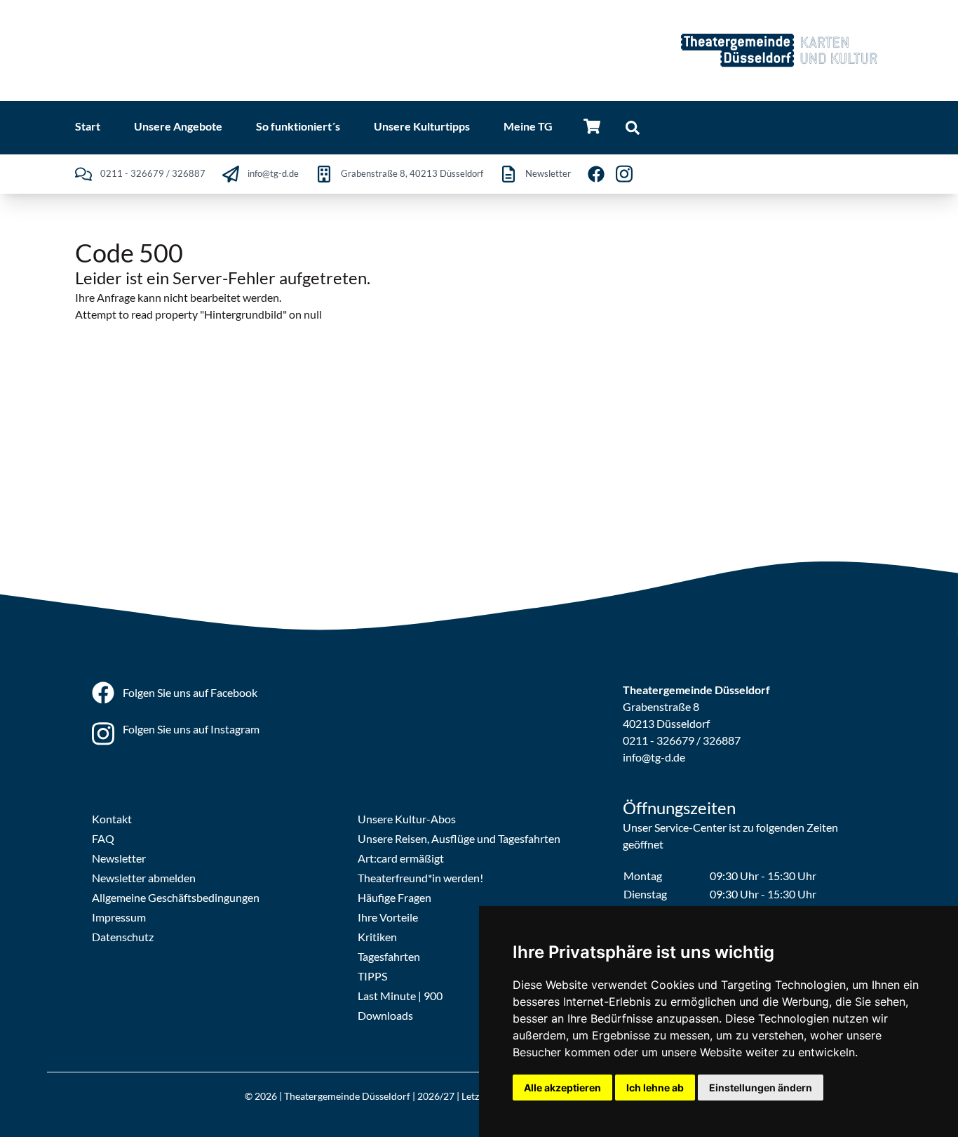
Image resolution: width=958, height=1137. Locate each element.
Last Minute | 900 (400, 995)
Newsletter (119, 858)
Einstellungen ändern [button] (760, 1087)
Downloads (385, 1015)
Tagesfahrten (389, 956)
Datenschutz (123, 936)
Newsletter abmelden (144, 877)
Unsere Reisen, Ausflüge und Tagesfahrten (459, 838)
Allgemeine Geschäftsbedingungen (175, 897)
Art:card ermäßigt (401, 858)
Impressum (119, 917)
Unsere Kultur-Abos (407, 818)
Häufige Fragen (394, 897)
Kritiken (377, 936)
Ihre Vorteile (388, 917)
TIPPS (372, 976)
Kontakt (112, 818)
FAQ (103, 838)
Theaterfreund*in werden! (420, 877)
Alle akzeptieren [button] (562, 1087)
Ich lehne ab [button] (655, 1087)
